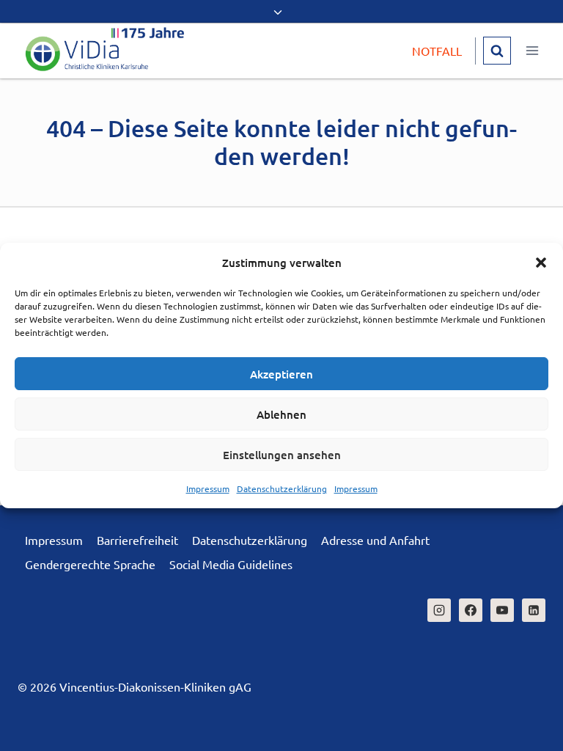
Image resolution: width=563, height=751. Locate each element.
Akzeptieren (281, 374)
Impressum (207, 488)
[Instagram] (439, 610)
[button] (541, 262)
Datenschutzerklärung (282, 488)
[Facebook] (470, 610)
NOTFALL (437, 50)
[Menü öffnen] (531, 51)
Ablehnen (281, 414)
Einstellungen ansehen (282, 454)
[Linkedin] (533, 610)
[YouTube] (502, 610)
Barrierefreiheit (137, 539)
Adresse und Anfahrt (375, 539)
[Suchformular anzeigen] (497, 51)
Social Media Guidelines (230, 564)
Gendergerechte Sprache (90, 564)
